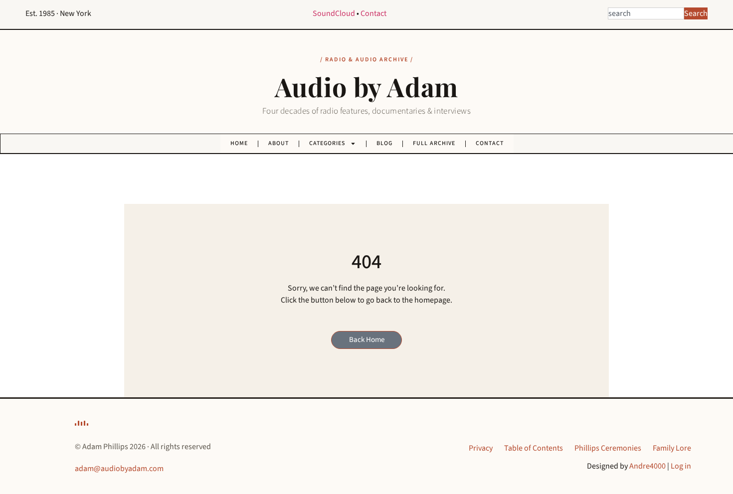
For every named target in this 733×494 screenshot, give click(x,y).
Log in (681, 466)
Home (239, 143)
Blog (384, 143)
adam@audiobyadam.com (119, 468)
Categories (327, 143)
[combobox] (646, 13)
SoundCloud (334, 13)
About (278, 143)
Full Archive (434, 143)
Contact (373, 13)
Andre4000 (647, 466)
